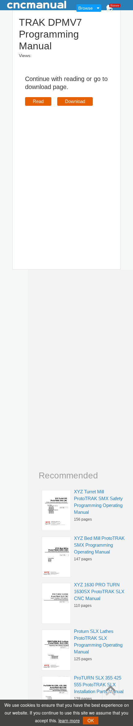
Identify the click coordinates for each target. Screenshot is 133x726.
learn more (69, 720)
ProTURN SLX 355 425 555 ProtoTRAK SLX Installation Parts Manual (98, 684)
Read (38, 101)
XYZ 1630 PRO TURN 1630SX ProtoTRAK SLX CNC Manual (99, 591)
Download (75, 101)
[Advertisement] (66, 178)
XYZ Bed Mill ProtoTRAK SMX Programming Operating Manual (99, 545)
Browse (85, 8)
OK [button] (91, 720)
